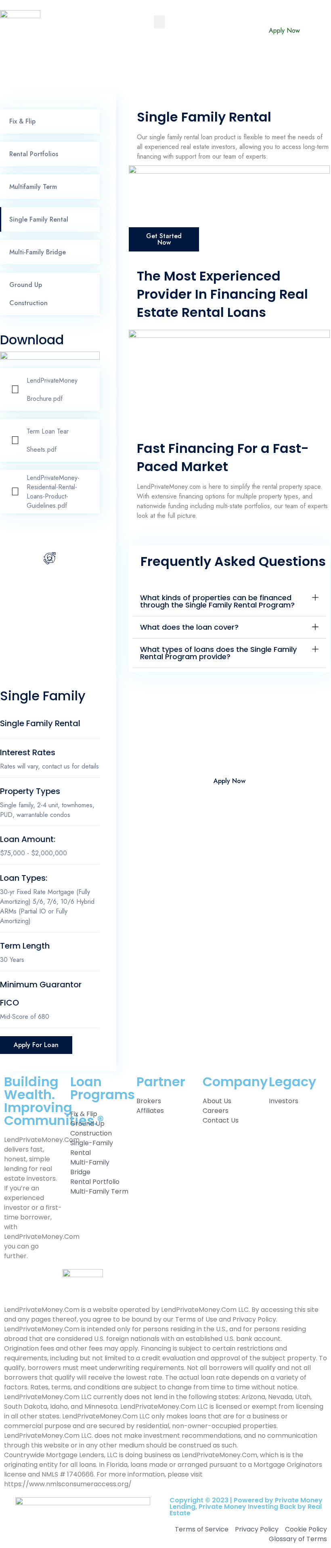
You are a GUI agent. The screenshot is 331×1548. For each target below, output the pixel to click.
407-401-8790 (50, 596)
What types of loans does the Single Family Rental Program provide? (218, 653)
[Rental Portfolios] (90, 154)
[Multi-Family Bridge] (90, 252)
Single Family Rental (38, 219)
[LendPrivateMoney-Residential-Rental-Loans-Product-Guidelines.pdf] (15, 491)
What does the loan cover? (189, 627)
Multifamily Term (33, 186)
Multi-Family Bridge (37, 252)
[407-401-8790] (50, 558)
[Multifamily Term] (90, 187)
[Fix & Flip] (90, 121)
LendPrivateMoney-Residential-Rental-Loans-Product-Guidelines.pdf (53, 491)
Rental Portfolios (33, 154)
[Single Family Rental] (90, 219)
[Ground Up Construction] (90, 293)
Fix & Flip (22, 121)
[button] (159, 22)
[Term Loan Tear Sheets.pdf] (15, 440)
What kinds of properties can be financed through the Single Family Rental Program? (217, 601)
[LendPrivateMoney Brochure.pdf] (15, 389)
